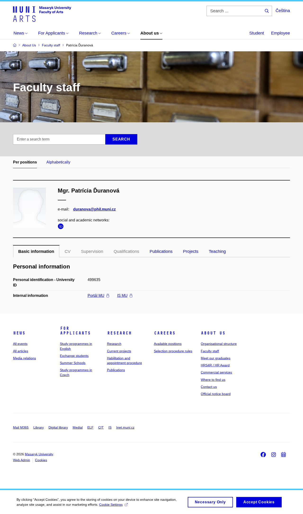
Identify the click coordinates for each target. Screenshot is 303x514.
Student (256, 33)
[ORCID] (62, 227)
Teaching (217, 251)
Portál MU (96, 296)
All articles (20, 351)
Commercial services (216, 372)
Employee (280, 33)
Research (119, 333)
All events (20, 344)
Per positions (25, 162)
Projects (190, 251)
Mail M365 (21, 427)
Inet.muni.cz (125, 427)
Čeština (283, 10)
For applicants (75, 331)
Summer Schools (72, 363)
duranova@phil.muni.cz (94, 209)
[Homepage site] (42, 14)
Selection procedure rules (173, 351)
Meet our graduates (215, 358)
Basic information (36, 251)
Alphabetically (58, 162)
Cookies (41, 460)
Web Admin (21, 460)
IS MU (122, 296)
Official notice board (216, 394)
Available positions (168, 344)
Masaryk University (39, 454)
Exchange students (74, 356)
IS (109, 427)
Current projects (119, 351)
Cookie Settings (111, 504)
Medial (78, 427)
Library (38, 427)
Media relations (24, 358)
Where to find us (213, 380)
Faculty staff (210, 351)
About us (213, 333)
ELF (90, 427)
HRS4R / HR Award (215, 365)
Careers (164, 333)
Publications (161, 251)
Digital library (58, 427)
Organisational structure (219, 344)
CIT (101, 427)
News (19, 333)
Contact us (209, 387)
